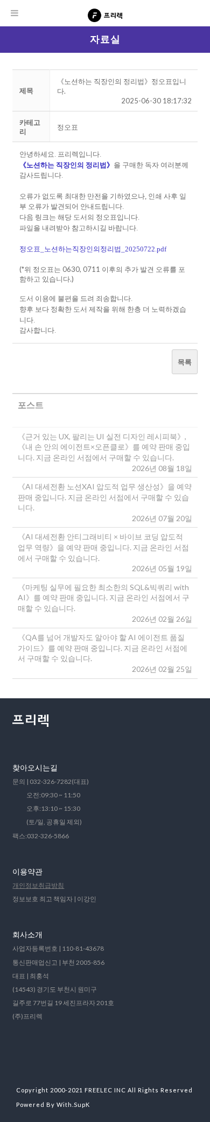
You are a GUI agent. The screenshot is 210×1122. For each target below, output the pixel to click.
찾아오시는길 (35, 767)
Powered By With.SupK (53, 1104)
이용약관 (27, 871)
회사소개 (27, 934)
